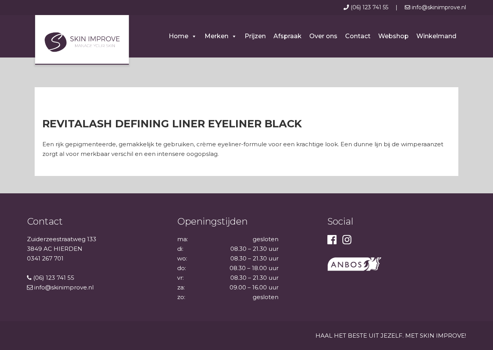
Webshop (393, 36)
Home (178, 36)
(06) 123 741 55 (369, 7)
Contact (358, 36)
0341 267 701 (45, 258)
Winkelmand (436, 36)
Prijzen (255, 36)
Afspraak (287, 36)
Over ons (323, 36)
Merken (216, 36)
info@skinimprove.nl (438, 7)
